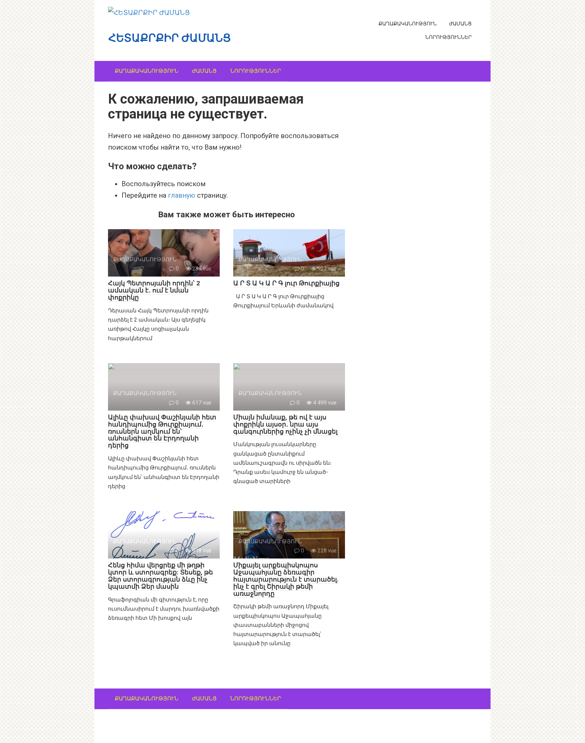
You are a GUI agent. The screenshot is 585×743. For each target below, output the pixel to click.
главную (181, 195)
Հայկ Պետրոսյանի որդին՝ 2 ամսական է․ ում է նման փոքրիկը (154, 290)
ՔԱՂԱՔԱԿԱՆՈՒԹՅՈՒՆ (407, 24)
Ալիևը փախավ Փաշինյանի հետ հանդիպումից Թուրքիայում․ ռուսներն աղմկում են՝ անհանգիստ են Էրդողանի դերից (162, 431)
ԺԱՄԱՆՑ (460, 24)
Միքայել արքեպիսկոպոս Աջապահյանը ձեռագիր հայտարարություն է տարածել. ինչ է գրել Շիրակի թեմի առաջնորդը (286, 579)
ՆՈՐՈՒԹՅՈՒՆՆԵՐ (448, 37)
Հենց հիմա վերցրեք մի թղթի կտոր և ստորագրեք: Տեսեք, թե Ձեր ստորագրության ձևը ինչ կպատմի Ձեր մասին (160, 575)
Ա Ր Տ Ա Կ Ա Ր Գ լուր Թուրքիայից (286, 283)
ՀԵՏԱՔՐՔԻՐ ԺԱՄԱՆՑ (169, 38)
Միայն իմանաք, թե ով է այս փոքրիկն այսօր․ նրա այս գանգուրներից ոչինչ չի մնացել (285, 424)
